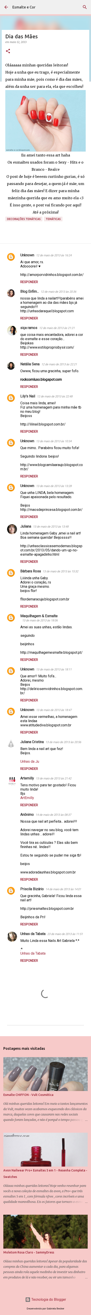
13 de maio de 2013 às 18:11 (54, 669)
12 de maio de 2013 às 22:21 (59, 364)
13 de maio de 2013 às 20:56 (63, 742)
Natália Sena (30, 364)
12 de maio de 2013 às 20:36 (58, 291)
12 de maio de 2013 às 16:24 (54, 255)
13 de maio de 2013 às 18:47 (54, 710)
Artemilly (27, 778)
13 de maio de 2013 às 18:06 (40, 620)
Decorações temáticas (24, 219)
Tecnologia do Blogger (48, 1299)
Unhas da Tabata (33, 934)
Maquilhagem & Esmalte (39, 616)
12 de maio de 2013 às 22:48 (54, 396)
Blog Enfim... (29, 291)
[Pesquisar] (84, 7)
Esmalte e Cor (23, 7)
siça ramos (28, 328)
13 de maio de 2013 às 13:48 (50, 526)
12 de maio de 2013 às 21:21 (57, 328)
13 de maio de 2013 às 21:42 (53, 778)
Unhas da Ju (29, 761)
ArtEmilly (27, 798)
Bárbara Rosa (30, 571)
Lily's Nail (27, 396)
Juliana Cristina (32, 742)
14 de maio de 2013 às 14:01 (63, 889)
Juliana (25, 526)
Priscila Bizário (32, 889)
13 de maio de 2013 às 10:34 (54, 441)
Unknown (27, 255)
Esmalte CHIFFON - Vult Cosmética (28, 1095)
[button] (8, 51)
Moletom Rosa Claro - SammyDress (28, 1252)
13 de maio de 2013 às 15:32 (60, 571)
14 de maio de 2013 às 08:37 (53, 814)
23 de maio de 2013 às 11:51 (65, 934)
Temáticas (53, 219)
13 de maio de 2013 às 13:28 (54, 486)
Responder (29, 282)
